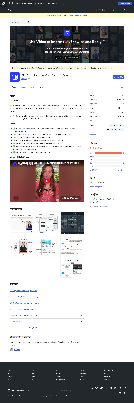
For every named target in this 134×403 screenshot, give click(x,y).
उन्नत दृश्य (93, 135)
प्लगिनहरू (34, 376)
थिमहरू (33, 373)
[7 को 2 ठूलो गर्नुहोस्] (31, 239)
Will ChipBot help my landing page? (22, 309)
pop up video (25, 129)
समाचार (9, 373)
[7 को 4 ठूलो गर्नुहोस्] (56, 239)
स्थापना (33, 87)
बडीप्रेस (107, 379)
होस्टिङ (10, 376)
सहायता (121, 87)
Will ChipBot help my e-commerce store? (24, 303)
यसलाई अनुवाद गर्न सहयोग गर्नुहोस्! (78, 15)
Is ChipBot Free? (16, 322)
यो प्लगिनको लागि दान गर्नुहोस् (98, 206)
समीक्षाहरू (23, 87)
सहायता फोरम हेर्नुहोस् (96, 187)
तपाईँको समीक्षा (94, 170)
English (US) (120, 121)
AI (110, 125)
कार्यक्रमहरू (83, 373)
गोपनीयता (10, 379)
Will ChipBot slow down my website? (23, 291)
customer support (118, 125)
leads (116, 129)
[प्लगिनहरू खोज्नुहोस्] (29, 22)
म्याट (106, 373)
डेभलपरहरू (58, 376)
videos (121, 129)
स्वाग (82, 379)
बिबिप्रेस (107, 376)
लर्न (57, 370)
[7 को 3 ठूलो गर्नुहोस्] (56, 215)
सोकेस (33, 370)
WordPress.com (110, 370)
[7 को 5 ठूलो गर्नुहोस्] (81, 215)
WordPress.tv (61, 379)
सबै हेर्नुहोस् (121, 170)
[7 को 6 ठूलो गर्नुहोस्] (81, 239)
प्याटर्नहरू (34, 379)
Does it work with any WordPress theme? (25, 315)
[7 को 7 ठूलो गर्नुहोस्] (81, 262)
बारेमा (9, 370)
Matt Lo (24, 79)
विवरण (14, 87)
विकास (41, 87)
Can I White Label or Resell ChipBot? (23, 328)
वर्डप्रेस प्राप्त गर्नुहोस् (125, 3)
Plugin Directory (13, 10)
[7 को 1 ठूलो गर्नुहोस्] (31, 215)
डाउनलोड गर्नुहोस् (118, 77)
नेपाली (28, 390)
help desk (110, 129)
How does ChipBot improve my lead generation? (27, 297)
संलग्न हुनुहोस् (83, 370)
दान (81, 376)
